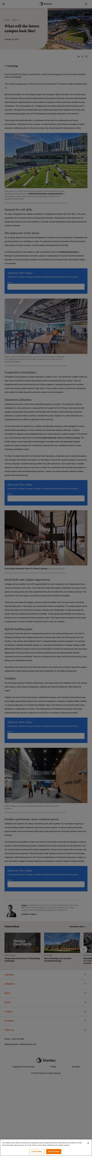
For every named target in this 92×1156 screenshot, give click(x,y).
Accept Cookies (53, 1151)
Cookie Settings (36, 1151)
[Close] (88, 1143)
